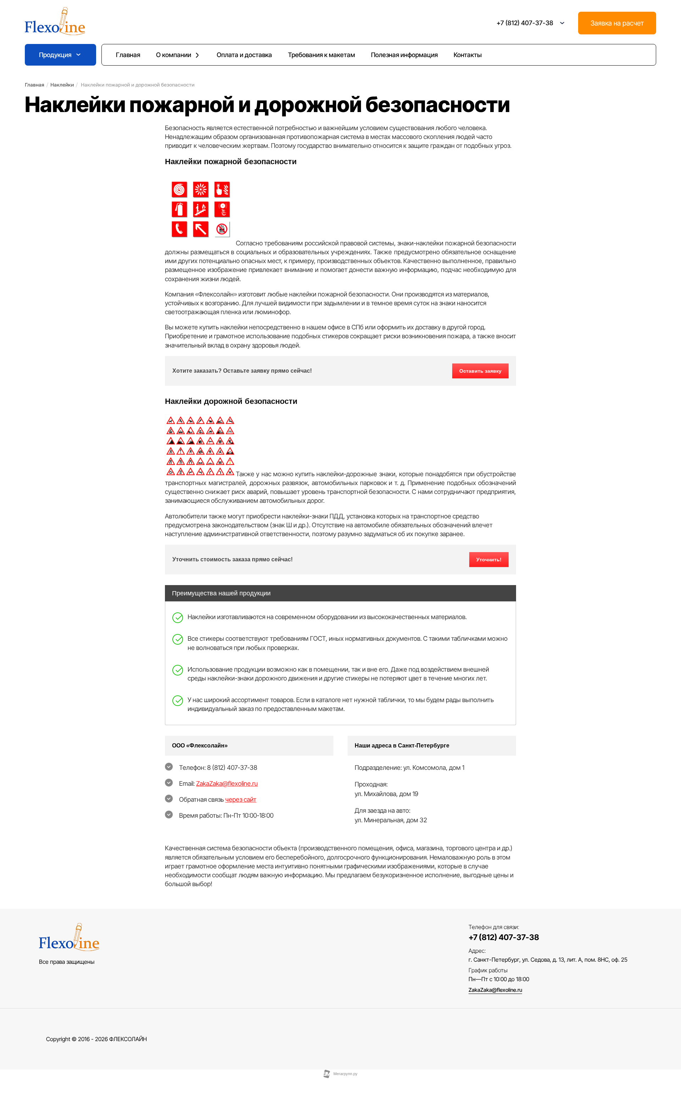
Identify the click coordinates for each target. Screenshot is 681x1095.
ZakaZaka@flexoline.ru (227, 783)
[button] (562, 23)
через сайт (240, 799)
